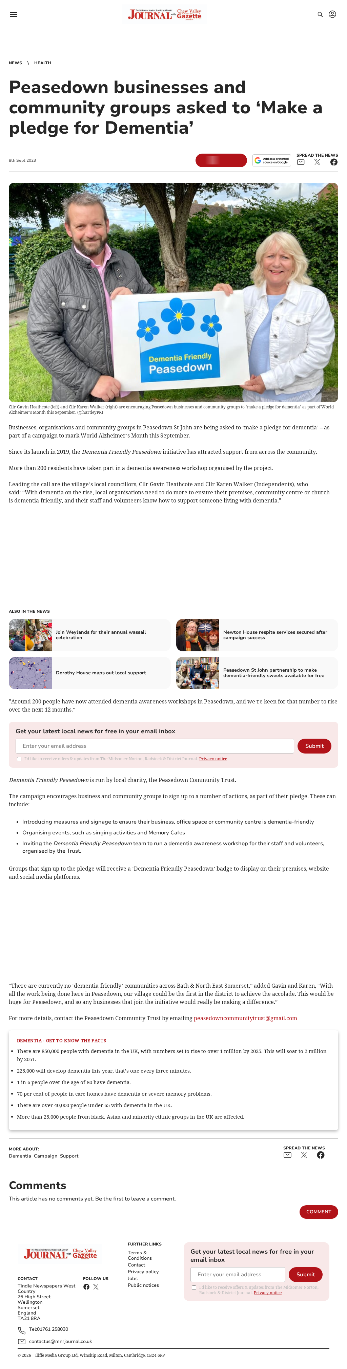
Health (42, 63)
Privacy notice (213, 758)
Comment (318, 1212)
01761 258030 (52, 1329)
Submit (314, 746)
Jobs (133, 1278)
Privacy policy (143, 1272)
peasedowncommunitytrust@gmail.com (245, 1018)
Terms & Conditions (140, 1255)
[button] (13, 14)
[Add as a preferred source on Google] (271, 160)
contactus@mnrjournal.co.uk (60, 1341)
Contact (136, 1265)
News (15, 63)
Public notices (143, 1285)
